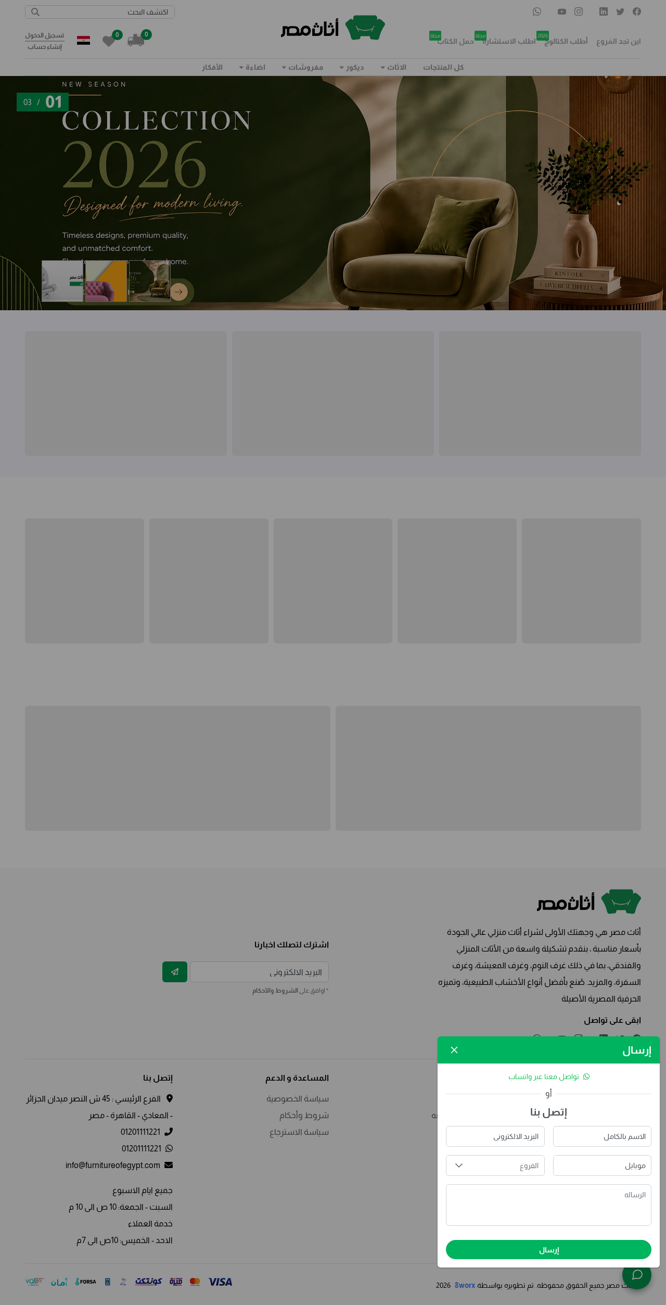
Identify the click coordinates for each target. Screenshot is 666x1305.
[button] (458, 1165)
